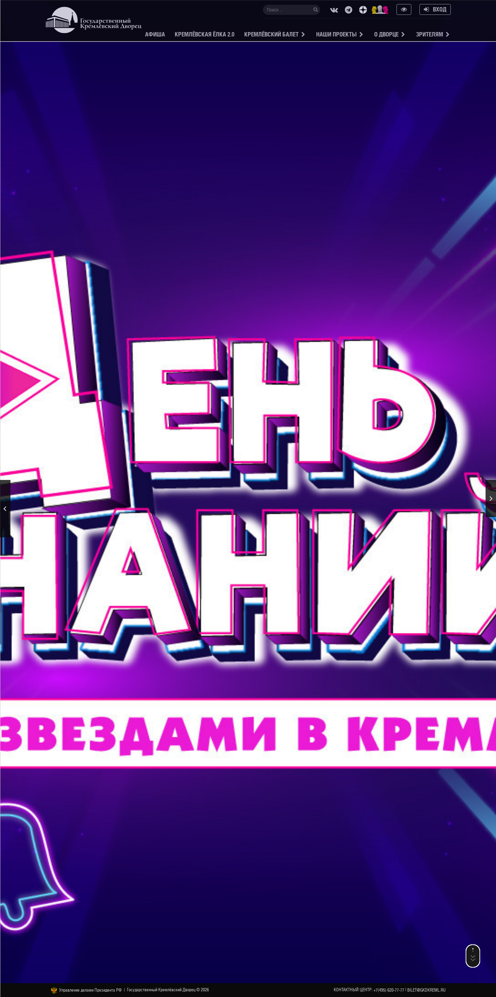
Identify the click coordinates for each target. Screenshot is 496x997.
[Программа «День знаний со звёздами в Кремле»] (491, 498)
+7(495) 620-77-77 (389, 990)
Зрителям (429, 34)
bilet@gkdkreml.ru (426, 990)
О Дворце (386, 34)
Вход (437, 9)
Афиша (155, 34)
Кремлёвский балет (271, 34)
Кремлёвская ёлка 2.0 (205, 34)
